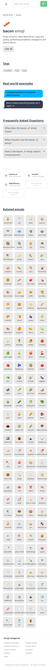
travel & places (10, 649)
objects (7, 653)
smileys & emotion (11, 643)
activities (29, 649)
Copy (7, 49)
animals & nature (11, 646)
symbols (28, 653)
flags (6, 656)
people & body (31, 643)
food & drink (8, 15)
